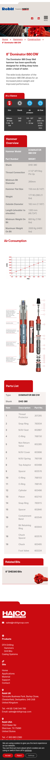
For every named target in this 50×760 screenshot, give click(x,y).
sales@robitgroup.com (17, 623)
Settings (31, 755)
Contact (6, 683)
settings (28, 751)
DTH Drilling (8, 645)
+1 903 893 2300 (14, 737)
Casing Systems (10, 654)
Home (5, 39)
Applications (8, 674)
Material (6, 677)
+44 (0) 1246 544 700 (16, 709)
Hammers (18, 39)
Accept (8, 755)
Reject (19, 755)
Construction (34, 39)
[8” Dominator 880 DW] (25, 268)
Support (6, 680)
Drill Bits (8, 651)
